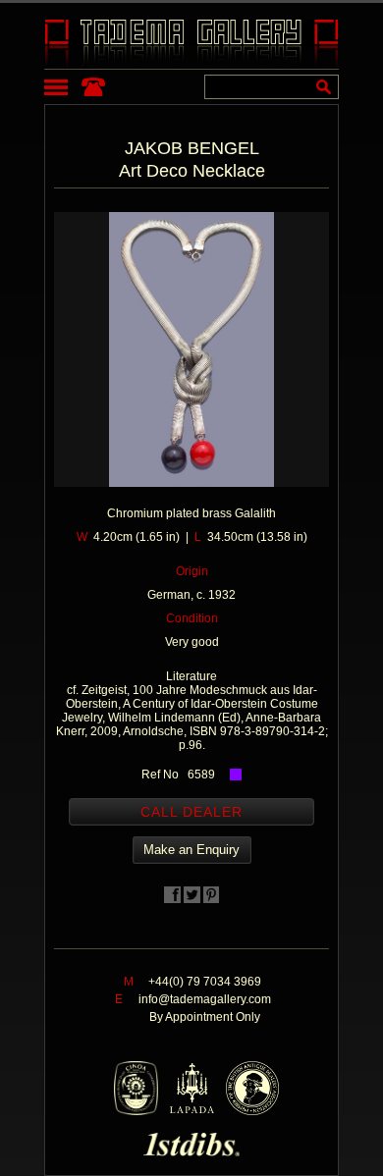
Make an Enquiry (191, 849)
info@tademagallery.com (204, 999)
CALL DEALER (191, 812)
